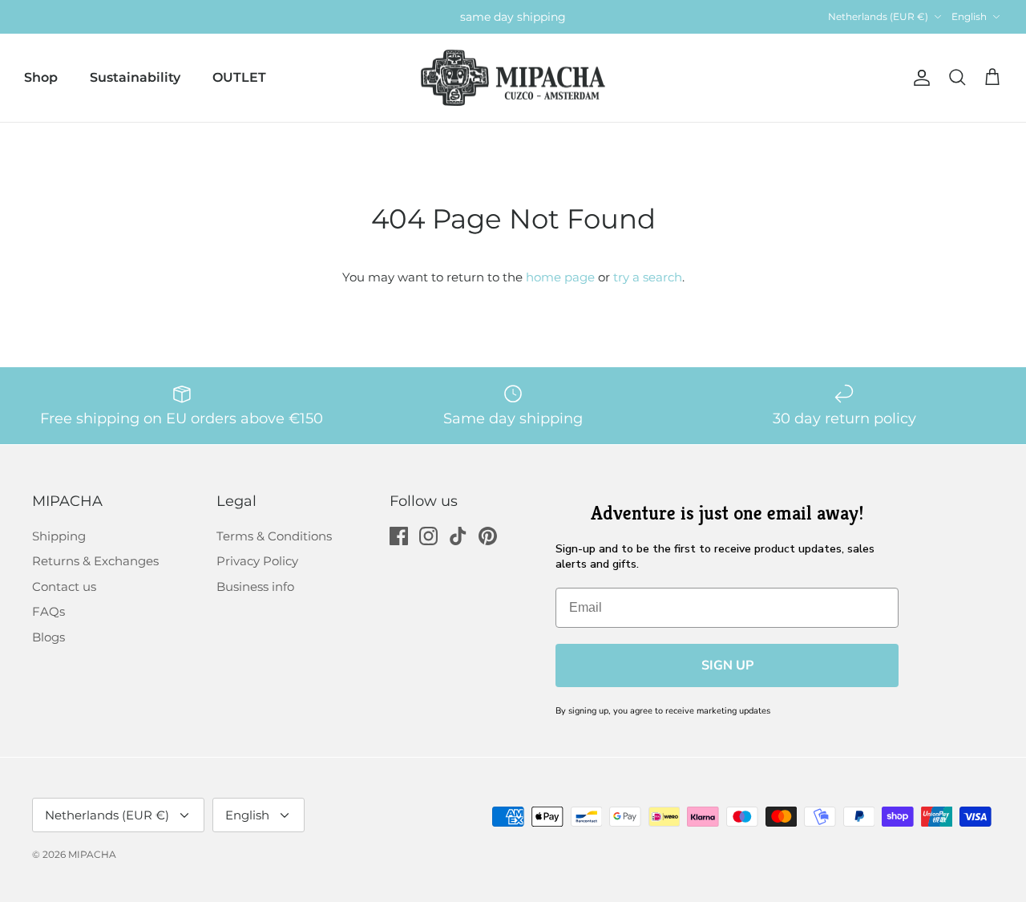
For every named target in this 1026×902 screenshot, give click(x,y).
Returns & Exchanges (95, 560)
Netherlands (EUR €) (878, 16)
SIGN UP (727, 665)
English (969, 16)
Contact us (64, 586)
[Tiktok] (458, 536)
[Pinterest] (488, 536)
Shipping (59, 536)
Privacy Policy (257, 560)
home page (560, 277)
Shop (41, 77)
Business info (255, 586)
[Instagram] (428, 536)
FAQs (48, 611)
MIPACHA (92, 854)
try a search (647, 277)
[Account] (918, 77)
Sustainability (135, 77)
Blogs (48, 637)
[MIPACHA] (513, 78)
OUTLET (239, 77)
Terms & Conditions (274, 536)
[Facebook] (399, 536)
